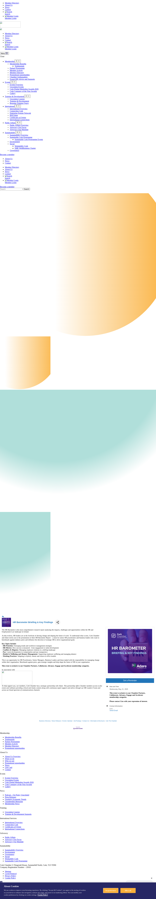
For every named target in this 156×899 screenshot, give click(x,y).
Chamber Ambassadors (19, 77)
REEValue (14, 115)
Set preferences (110, 890)
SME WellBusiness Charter (25, 148)
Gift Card (8, 767)
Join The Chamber (111, 721)
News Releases (56, 721)
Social (12, 144)
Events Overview (16, 85)
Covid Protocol (11, 874)
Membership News (12, 804)
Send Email (114, 710)
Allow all (128, 890)
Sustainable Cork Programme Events (29, 139)
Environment (15, 142)
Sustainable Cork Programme (21, 137)
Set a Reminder (130, 680)
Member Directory (12, 3)
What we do (9, 759)
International (10, 106)
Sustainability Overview (19, 135)
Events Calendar (67, 721)
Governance (14, 150)
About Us (8, 5)
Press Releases (10, 797)
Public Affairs (10, 123)
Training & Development (14, 96)
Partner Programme (17, 68)
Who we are (9, 761)
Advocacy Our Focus (18, 127)
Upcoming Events (17, 87)
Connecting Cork (16, 111)
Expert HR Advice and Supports (22, 79)
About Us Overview (13, 756)
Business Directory (45, 721)
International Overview (19, 109)
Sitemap (8, 871)
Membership (10, 61)
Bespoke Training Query (19, 103)
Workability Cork (21, 146)
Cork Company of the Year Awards (23, 91)
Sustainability (10, 133)
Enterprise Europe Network (20, 113)
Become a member (7, 155)
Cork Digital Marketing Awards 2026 (24, 89)
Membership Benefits (18, 64)
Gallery (12, 93)
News (7, 7)
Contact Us (85, 721)
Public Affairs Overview (19, 125)
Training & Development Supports (18, 814)
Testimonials (19, 66)
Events (7, 82)
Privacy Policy (10, 876)
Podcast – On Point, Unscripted (17, 795)
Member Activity (16, 70)
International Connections (19, 120)
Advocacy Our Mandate (19, 130)
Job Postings (77, 721)
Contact (8, 10)
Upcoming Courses (17, 99)
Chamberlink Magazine (14, 802)
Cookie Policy (10, 878)
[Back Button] (3, 617)
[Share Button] (57, 622)
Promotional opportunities (20, 75)
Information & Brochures (97, 721)
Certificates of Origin (18, 118)
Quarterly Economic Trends (15, 799)
